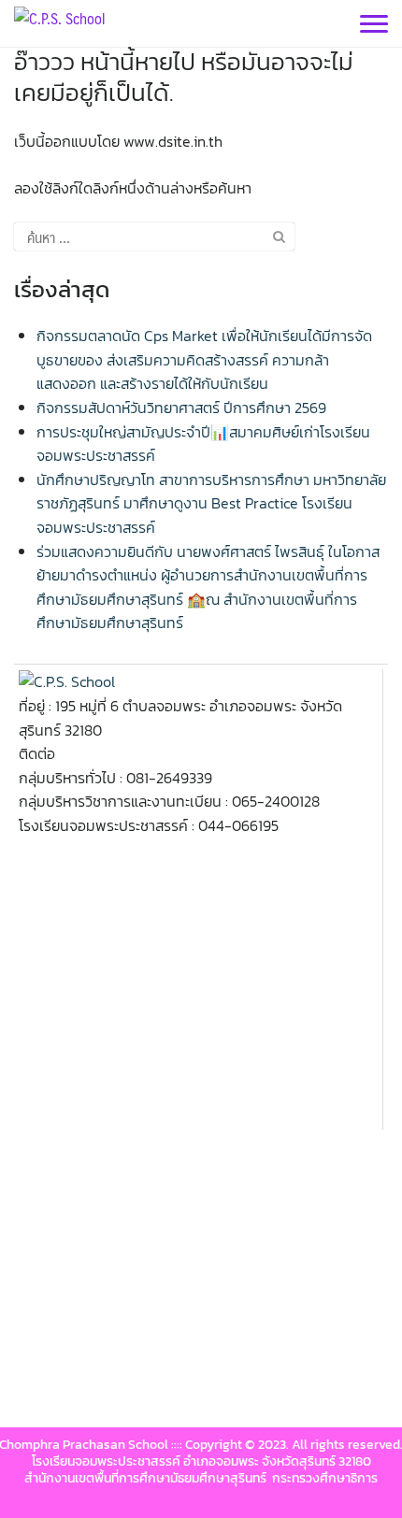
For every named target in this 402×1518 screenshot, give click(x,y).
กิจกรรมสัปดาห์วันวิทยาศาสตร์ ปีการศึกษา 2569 (181, 407)
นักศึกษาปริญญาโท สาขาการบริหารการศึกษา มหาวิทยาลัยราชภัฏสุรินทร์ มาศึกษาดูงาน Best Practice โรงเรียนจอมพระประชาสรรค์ (211, 503)
